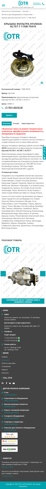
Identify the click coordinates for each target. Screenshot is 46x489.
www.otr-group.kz (10, 395)
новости (7, 458)
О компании (6, 366)
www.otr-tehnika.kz (11, 400)
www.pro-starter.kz (11, 424)
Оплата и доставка (8, 363)
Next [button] (42, 273)
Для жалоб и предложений (37, 4)
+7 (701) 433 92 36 (14, 107)
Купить (9, 115)
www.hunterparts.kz (11, 418)
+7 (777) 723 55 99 (10, 341)
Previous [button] (3, 273)
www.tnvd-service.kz (11, 412)
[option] (23, 57)
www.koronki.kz (9, 406)
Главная (4, 357)
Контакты (5, 373)
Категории (5, 360)
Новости (5, 370)
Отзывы (16, 123)
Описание (6, 123)
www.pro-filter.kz (10, 430)
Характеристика (28, 123)
